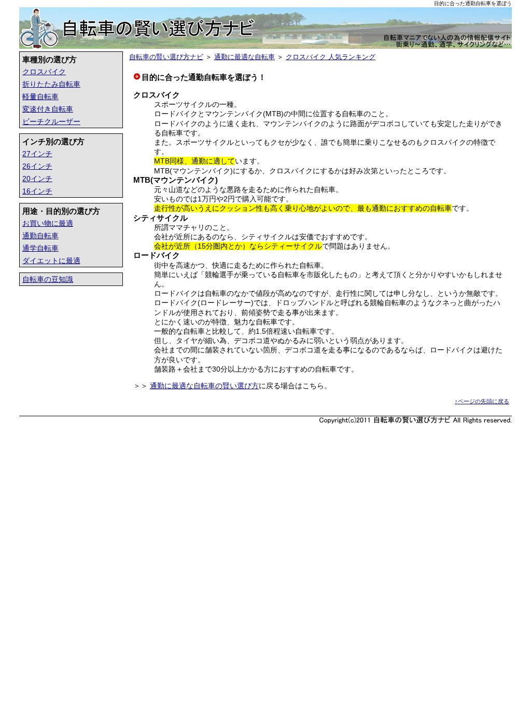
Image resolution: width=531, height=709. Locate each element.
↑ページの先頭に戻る (482, 401)
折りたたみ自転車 (51, 84)
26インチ (37, 166)
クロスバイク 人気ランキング (330, 57)
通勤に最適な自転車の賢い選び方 (204, 385)
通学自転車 (40, 248)
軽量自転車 (40, 96)
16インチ (37, 191)
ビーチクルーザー (51, 121)
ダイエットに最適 (51, 260)
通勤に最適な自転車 (244, 57)
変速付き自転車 (47, 109)
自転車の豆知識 (47, 279)
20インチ (37, 178)
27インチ (37, 153)
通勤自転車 (40, 235)
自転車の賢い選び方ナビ (166, 57)
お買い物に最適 (47, 223)
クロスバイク (44, 71)
